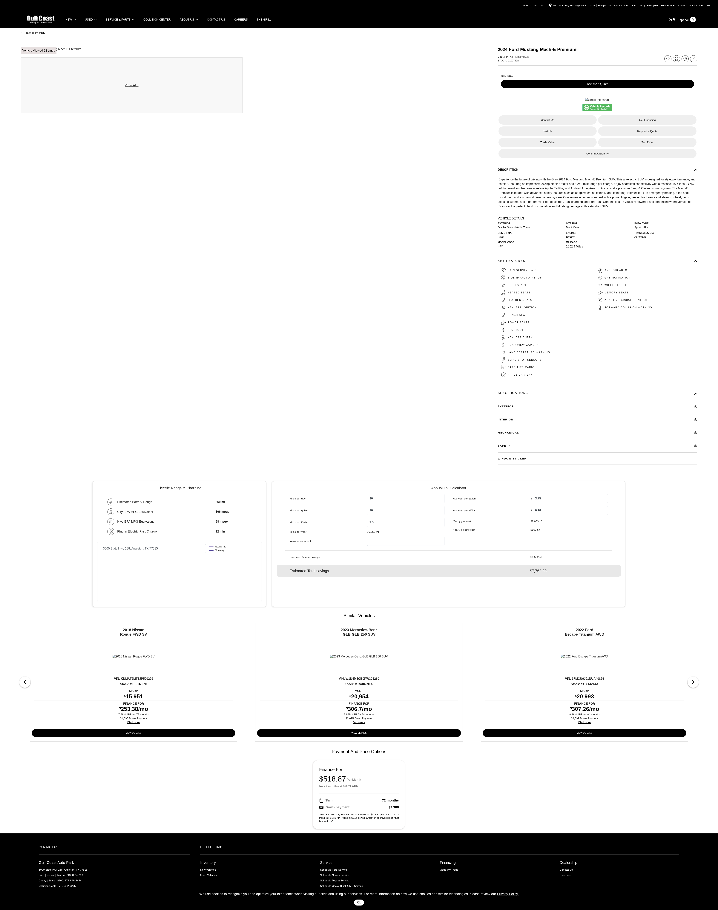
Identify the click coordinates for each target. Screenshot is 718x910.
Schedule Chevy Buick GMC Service (341, 885)
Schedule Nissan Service (334, 875)
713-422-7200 (628, 5)
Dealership (568, 863)
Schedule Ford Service (333, 869)
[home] (671, 19)
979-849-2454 (668, 5)
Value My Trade (449, 869)
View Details (133, 733)
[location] (550, 6)
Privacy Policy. (508, 894)
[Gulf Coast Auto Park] (41, 19)
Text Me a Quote (597, 84)
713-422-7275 (703, 5)
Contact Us (566, 869)
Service (326, 863)
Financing (448, 863)
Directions (565, 875)
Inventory (208, 863)
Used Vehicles (208, 875)
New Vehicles (208, 869)
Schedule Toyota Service (334, 880)
